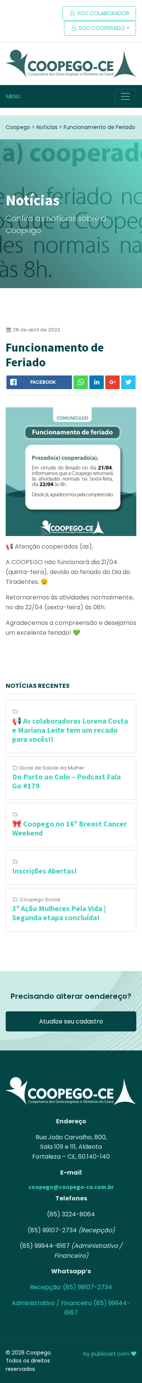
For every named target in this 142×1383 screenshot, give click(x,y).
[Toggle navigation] (125, 96)
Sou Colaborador (103, 13)
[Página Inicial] (71, 63)
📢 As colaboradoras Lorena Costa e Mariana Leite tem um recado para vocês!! (70, 730)
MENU (13, 96)
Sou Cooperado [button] (101, 28)
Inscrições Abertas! (44, 870)
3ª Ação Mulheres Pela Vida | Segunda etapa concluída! (59, 913)
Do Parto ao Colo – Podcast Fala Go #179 (66, 781)
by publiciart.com (107, 1354)
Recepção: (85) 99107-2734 (71, 1287)
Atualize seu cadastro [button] (71, 1021)
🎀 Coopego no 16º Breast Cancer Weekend (69, 828)
